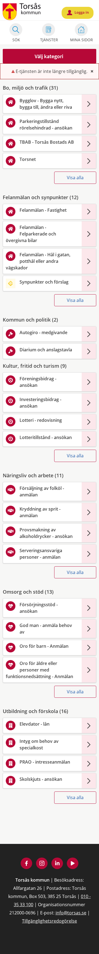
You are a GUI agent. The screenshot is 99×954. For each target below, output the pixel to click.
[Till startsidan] (22, 11)
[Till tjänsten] (89, 104)
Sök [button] (16, 39)
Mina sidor (81, 39)
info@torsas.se (71, 913)
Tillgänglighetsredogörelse (49, 921)
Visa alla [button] (75, 178)
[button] (49, 56)
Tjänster (49, 39)
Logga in (78, 12)
